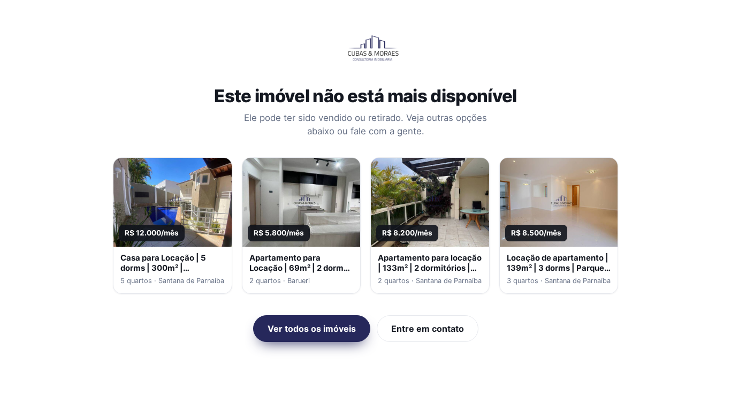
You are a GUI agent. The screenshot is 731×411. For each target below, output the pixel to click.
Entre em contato (427, 328)
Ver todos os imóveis (312, 328)
